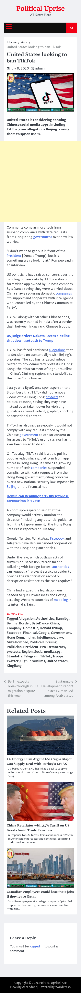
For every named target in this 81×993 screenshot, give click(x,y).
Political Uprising (43, 642)
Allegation (26, 619)
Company (14, 628)
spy (58, 652)
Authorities (45, 619)
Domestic (30, 628)
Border (24, 623)
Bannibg (62, 619)
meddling (61, 600)
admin (40, 68)
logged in (36, 946)
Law (60, 637)
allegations (57, 350)
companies (64, 293)
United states (57, 661)
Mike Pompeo (17, 642)
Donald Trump (51, 628)
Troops (57, 656)
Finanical (30, 633)
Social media (44, 652)
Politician (14, 647)
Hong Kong (15, 637)
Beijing (12, 487)
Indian (30, 637)
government (42, 237)
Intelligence (46, 637)
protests (51, 397)
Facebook (57, 538)
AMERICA (12, 614)
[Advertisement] (40, 181)
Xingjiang (14, 666)
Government (61, 633)
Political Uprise (40, 8)
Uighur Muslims (32, 661)
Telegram (31, 656)
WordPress (62, 987)
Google (43, 633)
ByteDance (40, 623)
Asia (20, 614)
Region (27, 652)
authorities (60, 567)
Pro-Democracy (52, 647)
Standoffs (14, 656)
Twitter (13, 661)
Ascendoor (29, 987)
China (54, 623)
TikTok (45, 656)
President (14, 256)
